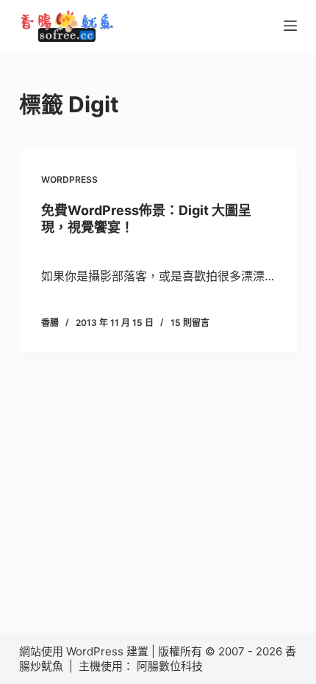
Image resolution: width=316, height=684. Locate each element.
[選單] (290, 25)
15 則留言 (189, 322)
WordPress (69, 179)
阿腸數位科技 (171, 666)
